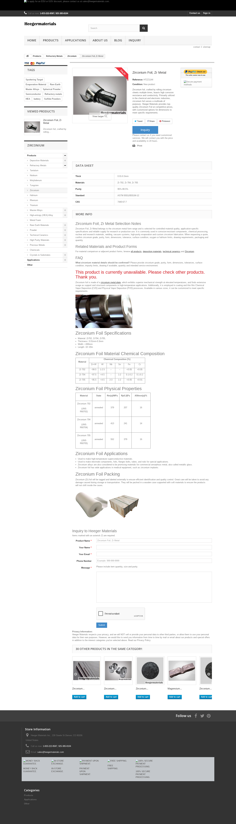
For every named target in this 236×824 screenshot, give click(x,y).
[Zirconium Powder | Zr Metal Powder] (150, 670)
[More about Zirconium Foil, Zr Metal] (32, 127)
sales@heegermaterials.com (50, 752)
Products (50, 40)
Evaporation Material (36, 84)
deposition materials (152, 251)
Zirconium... (78, 688)
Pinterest (165, 121)
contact (196, 47)
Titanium (33, 205)
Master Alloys (32, 89)
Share (152, 121)
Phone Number (84, 561)
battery (37, 99)
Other (30, 265)
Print (139, 146)
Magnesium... (175, 688)
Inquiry (135, 40)
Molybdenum (35, 180)
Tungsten (34, 185)
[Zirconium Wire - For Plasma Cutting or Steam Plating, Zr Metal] (86, 670)
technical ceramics (171, 251)
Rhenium (33, 200)
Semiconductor (33, 94)
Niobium (33, 175)
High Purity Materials (39, 240)
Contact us (194, 13)
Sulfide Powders (52, 99)
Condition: (137, 84)
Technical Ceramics (38, 235)
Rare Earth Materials (39, 225)
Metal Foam (35, 220)
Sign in (206, 13)
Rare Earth (55, 84)
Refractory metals (53, 94)
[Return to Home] (27, 56)
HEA (28, 99)
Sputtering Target (34, 79)
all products (136, 251)
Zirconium (34, 190)
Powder (33, 230)
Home (31, 40)
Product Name (84, 541)
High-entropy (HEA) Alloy (41, 215)
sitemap (206, 47)
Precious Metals (37, 245)
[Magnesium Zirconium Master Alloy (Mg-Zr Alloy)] (182, 670)
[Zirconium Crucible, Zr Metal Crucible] (118, 670)
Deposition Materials (39, 160)
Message (86, 568)
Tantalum (33, 170)
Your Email (85, 554)
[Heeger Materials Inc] (53, 24)
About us (100, 40)
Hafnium (33, 195)
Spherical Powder (52, 89)
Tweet (139, 121)
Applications (75, 40)
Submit (101, 625)
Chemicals (34, 250)
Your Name (85, 547)
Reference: (137, 79)
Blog (118, 40)
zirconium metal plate (111, 282)
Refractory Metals (37, 165)
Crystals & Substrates (39, 255)
